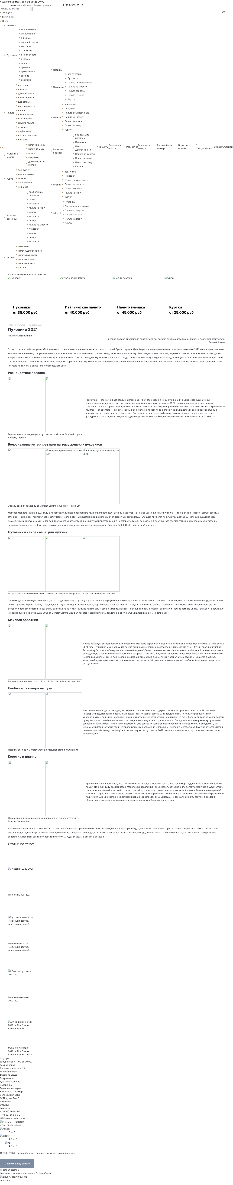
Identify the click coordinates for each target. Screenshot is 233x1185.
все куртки (24, 170)
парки (21, 110)
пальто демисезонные (30, 250)
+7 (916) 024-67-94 (10, 1125)
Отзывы (228, 146)
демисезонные (26, 93)
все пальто (24, 85)
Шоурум (103, 146)
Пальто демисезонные (80, 82)
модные (25, 63)
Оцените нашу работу (17, 1163)
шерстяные (24, 101)
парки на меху (36, 149)
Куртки (10, 178)
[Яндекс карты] (5, 1128)
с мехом (25, 59)
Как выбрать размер (11, 1091)
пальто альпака (26, 259)
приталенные (28, 71)
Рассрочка (132, 146)
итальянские (28, 33)
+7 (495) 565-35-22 (72, 5)
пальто (32, 199)
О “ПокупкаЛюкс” (9, 1098)
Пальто (10, 112)
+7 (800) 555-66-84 (11, 1114)
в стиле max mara (27, 135)
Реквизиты (218, 146)
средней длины (29, 42)
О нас (5, 21)
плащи (31, 153)
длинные (26, 38)
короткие (26, 46)
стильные (26, 50)
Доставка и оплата (114, 147)
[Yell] (8, 1142)
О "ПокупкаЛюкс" (204, 147)
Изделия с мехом (12, 155)
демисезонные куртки (36, 163)
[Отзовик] (5, 1135)
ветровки (33, 157)
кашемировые (26, 97)
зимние (25, 75)
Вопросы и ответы (184, 147)
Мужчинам (8, 16)
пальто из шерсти (38, 224)
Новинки (11, 25)
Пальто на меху (76, 95)
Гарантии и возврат (144, 147)
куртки (32, 212)
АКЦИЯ (10, 257)
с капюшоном (28, 54)
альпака (22, 89)
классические (25, 114)
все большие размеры (36, 194)
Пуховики (12, 55)
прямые (25, 67)
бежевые (23, 139)
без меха (26, 79)
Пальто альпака (76, 90)
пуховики (34, 203)
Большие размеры (12, 217)
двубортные (24, 131)
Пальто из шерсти (77, 86)
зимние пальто (26, 122)
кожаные (23, 186)
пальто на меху (26, 106)
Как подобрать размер (164, 147)
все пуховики (28, 29)
